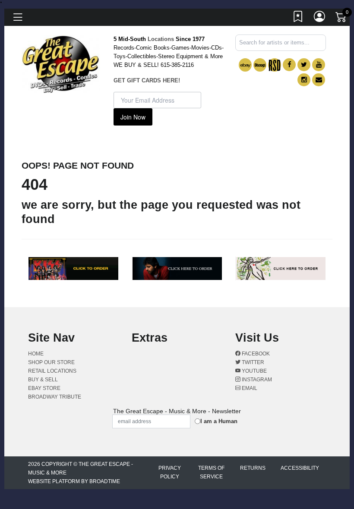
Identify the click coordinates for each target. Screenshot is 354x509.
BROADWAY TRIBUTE (54, 397)
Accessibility (300, 468)
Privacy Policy (169, 472)
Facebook (255, 354)
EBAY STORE (44, 388)
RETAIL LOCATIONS (52, 371)
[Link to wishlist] (298, 18)
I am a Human (218, 421)
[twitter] (304, 64)
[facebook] (289, 64)
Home (36, 354)
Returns (253, 468)
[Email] (318, 79)
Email (248, 388)
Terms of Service (211, 472)
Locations (161, 39)
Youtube (253, 371)
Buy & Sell (43, 380)
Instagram (256, 380)
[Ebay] (245, 64)
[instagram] (304, 79)
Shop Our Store (51, 362)
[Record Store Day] (274, 64)
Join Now (132, 117)
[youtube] (318, 64)
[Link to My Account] (320, 18)
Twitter (252, 362)
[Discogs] (260, 64)
